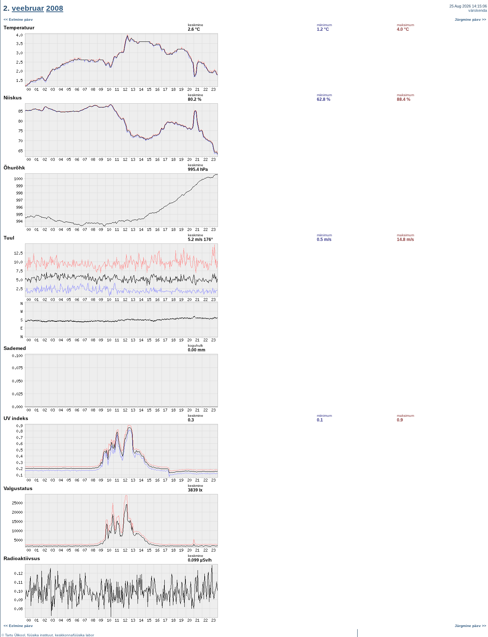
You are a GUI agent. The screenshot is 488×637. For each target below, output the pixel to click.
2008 (54, 8)
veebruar (28, 8)
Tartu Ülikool (15, 635)
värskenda (477, 10)
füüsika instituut (40, 635)
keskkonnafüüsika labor (74, 635)
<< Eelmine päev (18, 19)
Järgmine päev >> (470, 19)
